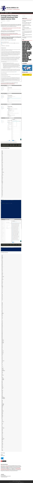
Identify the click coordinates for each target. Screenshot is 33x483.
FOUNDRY (24, 47)
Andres (2, 465)
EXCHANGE (30, 46)
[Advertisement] (16, 2)
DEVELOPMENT (28, 43)
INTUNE (24, 49)
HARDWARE (29, 47)
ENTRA (23, 46)
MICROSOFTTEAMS (25, 52)
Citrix (28, 41)
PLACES (30, 53)
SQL (27, 56)
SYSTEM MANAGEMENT (25, 58)
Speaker (8, 469)
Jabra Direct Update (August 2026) (26, 22)
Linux (26, 49)
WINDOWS (26, 61)
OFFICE (27, 53)
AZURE (25, 41)
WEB (23, 61)
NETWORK (24, 53)
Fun (26, 47)
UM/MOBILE (24, 59)
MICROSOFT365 (24, 50)
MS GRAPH (29, 52)
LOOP (29, 49)
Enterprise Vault (28, 44)
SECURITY (28, 55)
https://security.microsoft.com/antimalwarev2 (7, 83)
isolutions (7, 466)
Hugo (18, 482)
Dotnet (24, 44)
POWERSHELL (24, 55)
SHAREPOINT (24, 56)
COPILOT (24, 43)
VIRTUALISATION (29, 59)
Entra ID (26, 46)
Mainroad (21, 482)
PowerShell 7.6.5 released (25, 27)
